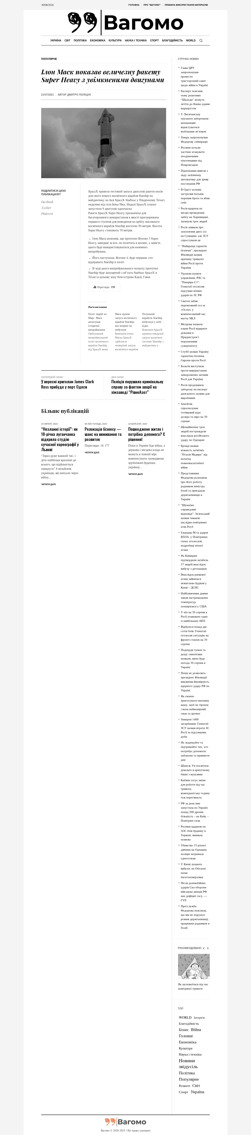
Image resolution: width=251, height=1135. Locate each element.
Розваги (184, 1085)
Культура (185, 1048)
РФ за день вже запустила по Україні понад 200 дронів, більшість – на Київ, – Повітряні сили (195, 811)
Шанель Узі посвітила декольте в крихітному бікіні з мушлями (195, 770)
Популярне (49, 58)
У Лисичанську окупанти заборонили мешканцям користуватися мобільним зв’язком (194, 122)
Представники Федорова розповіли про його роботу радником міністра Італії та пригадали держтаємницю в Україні (194, 486)
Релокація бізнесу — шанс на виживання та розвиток (103, 434)
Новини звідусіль (188, 1063)
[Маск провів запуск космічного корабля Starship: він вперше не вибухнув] (128, 331)
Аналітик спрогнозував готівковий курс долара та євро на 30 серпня (194, 412)
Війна (196, 1029)
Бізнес (184, 1029)
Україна (197, 1091)
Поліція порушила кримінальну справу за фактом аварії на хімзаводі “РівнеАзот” (137, 386)
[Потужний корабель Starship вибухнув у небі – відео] (155, 329)
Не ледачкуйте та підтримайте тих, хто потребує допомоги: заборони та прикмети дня (195, 751)
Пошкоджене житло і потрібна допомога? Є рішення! (146, 434)
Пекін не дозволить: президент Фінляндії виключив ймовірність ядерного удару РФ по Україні (195, 681)
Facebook (47, 202)
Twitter (46, 208)
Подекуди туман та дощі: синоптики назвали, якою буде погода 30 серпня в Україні (193, 658)
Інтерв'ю (199, 1017)
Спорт (183, 1091)
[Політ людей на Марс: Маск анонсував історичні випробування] (101, 331)
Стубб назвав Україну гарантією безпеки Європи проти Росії (195, 355)
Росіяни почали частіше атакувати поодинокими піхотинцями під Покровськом (193, 156)
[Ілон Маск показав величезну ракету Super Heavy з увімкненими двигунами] (103, 143)
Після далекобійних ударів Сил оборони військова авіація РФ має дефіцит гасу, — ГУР (194, 891)
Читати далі (48, 484)
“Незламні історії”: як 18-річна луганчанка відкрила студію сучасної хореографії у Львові (60, 439)
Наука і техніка (190, 1054)
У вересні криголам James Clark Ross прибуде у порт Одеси (67, 384)
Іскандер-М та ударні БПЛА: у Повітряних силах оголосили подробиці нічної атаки (194, 541)
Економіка (187, 1042)
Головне (186, 1035)
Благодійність (189, 1023)
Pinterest (47, 214)
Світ (196, 1085)
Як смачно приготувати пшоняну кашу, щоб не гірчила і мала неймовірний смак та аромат (195, 704)
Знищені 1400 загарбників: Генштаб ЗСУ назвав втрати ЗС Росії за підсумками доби (195, 727)
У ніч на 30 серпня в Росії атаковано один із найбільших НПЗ (194, 616)
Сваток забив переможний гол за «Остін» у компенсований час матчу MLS (193, 309)
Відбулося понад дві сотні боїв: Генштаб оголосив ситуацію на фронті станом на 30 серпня (195, 635)
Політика (187, 1073)
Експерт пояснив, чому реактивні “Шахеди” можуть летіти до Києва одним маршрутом (195, 99)
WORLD (185, 1017)
